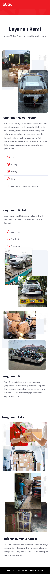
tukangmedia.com (36, 570)
